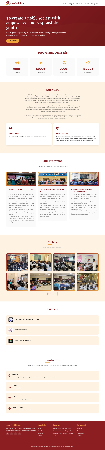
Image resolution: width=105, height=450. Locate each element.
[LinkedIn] (19, 433)
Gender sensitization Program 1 (62, 428)
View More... (53, 294)
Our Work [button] (79, 3)
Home (64, 3)
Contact (40, 438)
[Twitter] (11, 433)
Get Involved (12, 40)
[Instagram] (15, 433)
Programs (40, 433)
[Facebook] (7, 433)
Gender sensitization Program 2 (62, 431)
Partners (86, 3)
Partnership (80, 433)
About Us (40, 431)
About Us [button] (71, 3)
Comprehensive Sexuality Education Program (63, 434)
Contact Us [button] (94, 3)
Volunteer (79, 428)
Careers (79, 435)
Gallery (40, 435)
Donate (79, 431)
